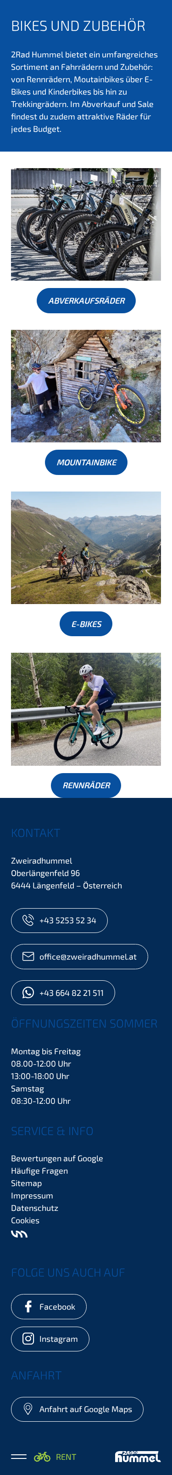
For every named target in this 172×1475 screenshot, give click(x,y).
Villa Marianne (19, 1234)
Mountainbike (86, 462)
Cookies (25, 1220)
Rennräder (86, 785)
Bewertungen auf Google (57, 1158)
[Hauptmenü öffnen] (19, 1456)
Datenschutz (34, 1208)
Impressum (32, 1195)
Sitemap (26, 1183)
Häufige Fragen (39, 1170)
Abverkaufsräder (86, 300)
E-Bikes (86, 624)
